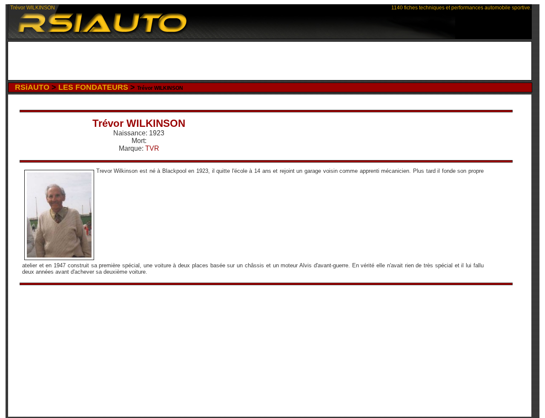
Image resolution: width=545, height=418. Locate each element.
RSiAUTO (32, 87)
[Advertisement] (270, 61)
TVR (152, 148)
